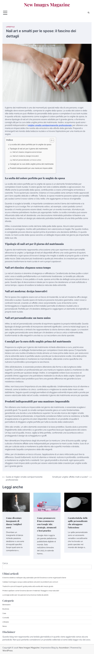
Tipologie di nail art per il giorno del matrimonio (29, 149)
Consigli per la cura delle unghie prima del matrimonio (31, 164)
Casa (4, 613)
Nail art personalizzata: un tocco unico (27, 160)
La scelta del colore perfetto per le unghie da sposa (30, 144)
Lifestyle (10, 27)
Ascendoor (64, 648)
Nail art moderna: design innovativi (26, 156)
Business (5, 609)
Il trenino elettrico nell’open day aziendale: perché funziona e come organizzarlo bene (34, 578)
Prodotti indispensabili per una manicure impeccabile (31, 168)
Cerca (5, 563)
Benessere (6, 605)
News (4, 626)
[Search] (88, 13)
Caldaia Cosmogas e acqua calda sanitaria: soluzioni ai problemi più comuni (30, 582)
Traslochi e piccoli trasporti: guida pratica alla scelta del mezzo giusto (27, 586)
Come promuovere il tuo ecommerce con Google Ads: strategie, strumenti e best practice (46, 524)
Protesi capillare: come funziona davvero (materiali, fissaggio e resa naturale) (30, 591)
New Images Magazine (47, 4)
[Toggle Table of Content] (50, 140)
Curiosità (5, 618)
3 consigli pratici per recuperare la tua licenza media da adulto (25, 595)
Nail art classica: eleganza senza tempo (27, 152)
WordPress (7, 650)
